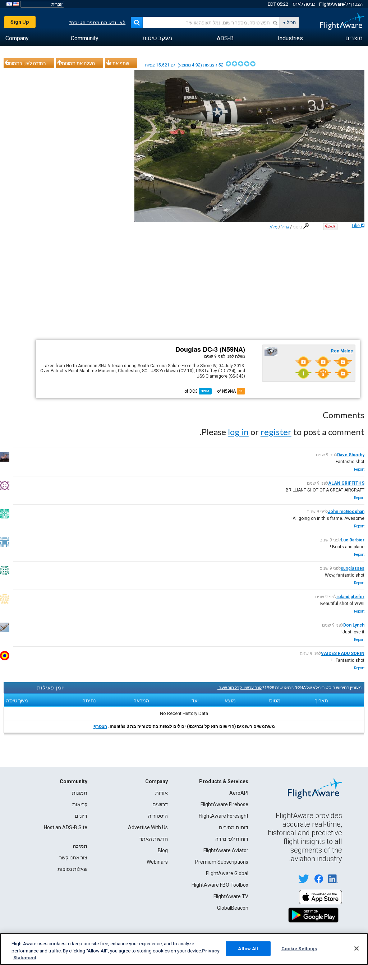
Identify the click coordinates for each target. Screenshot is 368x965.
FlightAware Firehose (224, 804)
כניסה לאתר (304, 4)
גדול (285, 227)
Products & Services (223, 781)
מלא (273, 227)
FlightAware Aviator (225, 850)
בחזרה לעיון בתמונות (26, 63)
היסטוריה (158, 816)
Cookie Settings (299, 948)
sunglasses (352, 568)
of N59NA (230, 391)
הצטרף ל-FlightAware (341, 4)
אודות (161, 793)
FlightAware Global (227, 873)
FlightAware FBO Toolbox (220, 885)
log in (238, 431)
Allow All (248, 948)
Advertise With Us (148, 827)
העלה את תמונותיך (76, 63)
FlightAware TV (230, 896)
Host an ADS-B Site (65, 827)
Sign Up (19, 22)
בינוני (297, 227)
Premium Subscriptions (221, 862)
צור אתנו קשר (73, 857)
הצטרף (100, 726)
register (276, 431)
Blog (163, 850)
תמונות (79, 793)
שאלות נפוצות (72, 869)
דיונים (81, 816)
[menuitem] (354, 38)
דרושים (160, 804)
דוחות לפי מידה (231, 839)
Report (359, 469)
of (197, 391)
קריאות (79, 804)
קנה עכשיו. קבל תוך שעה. (239, 687)
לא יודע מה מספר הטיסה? (97, 22)
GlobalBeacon (232, 908)
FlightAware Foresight (223, 816)
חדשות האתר (153, 839)
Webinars (157, 862)
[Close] (356, 948)
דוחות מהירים (233, 827)
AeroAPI (238, 793)
